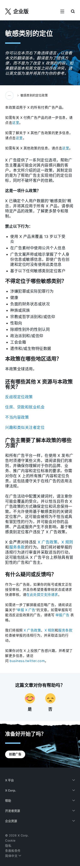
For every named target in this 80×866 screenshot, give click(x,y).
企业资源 (11, 821)
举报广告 (62, 615)
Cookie (10, 840)
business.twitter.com (27, 661)
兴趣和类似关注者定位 (25, 427)
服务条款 (17, 547)
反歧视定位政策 (19, 397)
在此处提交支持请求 (42, 595)
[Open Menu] (62, 12)
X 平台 (9, 780)
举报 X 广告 (26, 610)
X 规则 (67, 542)
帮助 (8, 800)
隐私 (8, 845)
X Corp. (10, 790)
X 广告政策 (47, 542)
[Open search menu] (73, 11)
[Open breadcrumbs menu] (9, 95)
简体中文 (12, 856)
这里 (15, 123)
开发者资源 (12, 811)
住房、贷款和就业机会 (25, 407)
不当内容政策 (17, 417)
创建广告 (15, 754)
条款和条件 (13, 850)
